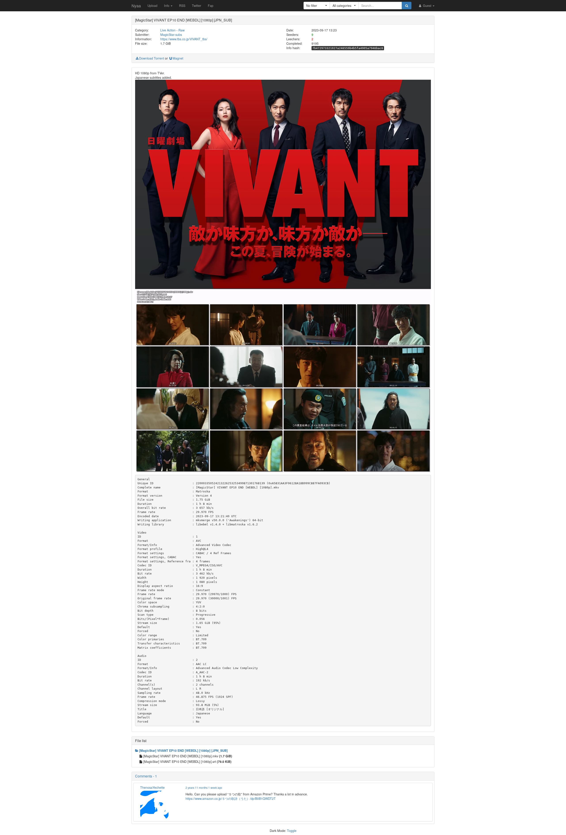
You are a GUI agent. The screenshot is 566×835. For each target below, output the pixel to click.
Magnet (178, 58)
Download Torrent (151, 58)
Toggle (291, 830)
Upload (152, 5)
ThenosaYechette (152, 787)
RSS (182, 5)
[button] (317, 5)
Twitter (196, 5)
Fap (210, 5)
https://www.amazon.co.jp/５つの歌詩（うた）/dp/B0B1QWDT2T (230, 798)
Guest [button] (427, 5)
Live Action (168, 30)
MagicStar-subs (171, 34)
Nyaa (136, 5)
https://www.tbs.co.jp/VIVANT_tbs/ (183, 39)
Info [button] (167, 5)
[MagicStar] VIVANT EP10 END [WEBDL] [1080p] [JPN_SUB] (183, 750)
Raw (181, 30)
